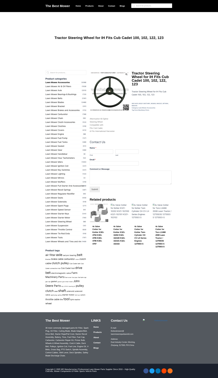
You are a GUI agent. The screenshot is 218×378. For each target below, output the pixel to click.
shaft (62, 291)
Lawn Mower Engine (54, 134)
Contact (111, 6)
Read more (97, 251)
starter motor (68, 295)
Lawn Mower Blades (54, 102)
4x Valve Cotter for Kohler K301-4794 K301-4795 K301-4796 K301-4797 (98, 235)
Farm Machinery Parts (142, 110)
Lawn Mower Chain (54, 118)
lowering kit (71, 286)
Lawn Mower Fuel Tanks (56, 142)
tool (66, 299)
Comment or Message (100, 169)
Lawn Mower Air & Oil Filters (58, 86)
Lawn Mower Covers (54, 130)
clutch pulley (60, 263)
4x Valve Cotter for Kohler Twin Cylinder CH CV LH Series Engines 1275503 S (140, 235)
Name (93, 148)
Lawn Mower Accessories (57, 82)
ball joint (66, 255)
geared (60, 281)
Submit (95, 189)
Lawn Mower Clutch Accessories (60, 122)
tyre (72, 299)
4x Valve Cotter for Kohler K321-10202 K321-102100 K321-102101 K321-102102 (119, 235)
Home (78, 6)
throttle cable (52, 299)
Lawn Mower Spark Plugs (57, 206)
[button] (126, 74)
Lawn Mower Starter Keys (57, 214)
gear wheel (65, 281)
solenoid (70, 291)
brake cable (57, 259)
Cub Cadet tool (68, 268)
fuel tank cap (82, 277)
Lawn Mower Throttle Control (58, 229)
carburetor (69, 259)
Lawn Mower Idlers (54, 162)
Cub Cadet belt (74, 263)
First (91, 155)
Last (116, 155)
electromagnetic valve (61, 273)
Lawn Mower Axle (53, 90)
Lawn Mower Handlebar (56, 154)
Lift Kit (66, 286)
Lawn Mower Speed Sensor (58, 210)
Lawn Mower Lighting (55, 174)
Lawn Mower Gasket (54, 146)
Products (89, 6)
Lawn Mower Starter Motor (57, 218)
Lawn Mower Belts (53, 98)
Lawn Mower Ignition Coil (56, 166)
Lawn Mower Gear (53, 150)
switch (82, 295)
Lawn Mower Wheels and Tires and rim (63, 241)
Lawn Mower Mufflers (55, 182)
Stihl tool (77, 295)
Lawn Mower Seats (54, 198)
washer (77, 299)
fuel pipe (74, 277)
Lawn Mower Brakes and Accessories (62, 110)
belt (79, 255)
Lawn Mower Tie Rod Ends (57, 233)
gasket (54, 281)
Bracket (48, 259)
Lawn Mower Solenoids (56, 202)
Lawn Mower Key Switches (57, 170)
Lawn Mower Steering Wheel (58, 221)
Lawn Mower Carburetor (56, 114)
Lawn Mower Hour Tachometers (60, 158)
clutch (77, 259)
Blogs (122, 6)
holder (71, 281)
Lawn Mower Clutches (55, 126)
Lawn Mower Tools (54, 237)
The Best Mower (57, 6)
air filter (50, 255)
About (101, 6)
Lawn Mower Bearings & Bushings (60, 94)
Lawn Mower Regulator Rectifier (60, 194)
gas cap (47, 281)
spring (60, 295)
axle (59, 255)
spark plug (54, 295)
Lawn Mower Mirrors (54, 178)
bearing (73, 255)
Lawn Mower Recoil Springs (58, 190)
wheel (48, 303)
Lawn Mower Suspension (56, 225)
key (62, 286)
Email (93, 159)
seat (56, 291)
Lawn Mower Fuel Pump (56, 138)
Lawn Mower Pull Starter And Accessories (64, 186)
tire (61, 299)
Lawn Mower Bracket (55, 106)
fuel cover (68, 277)
